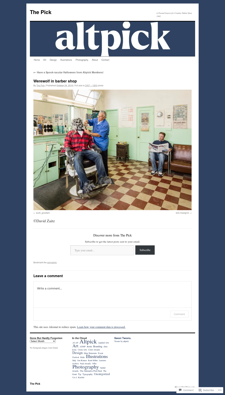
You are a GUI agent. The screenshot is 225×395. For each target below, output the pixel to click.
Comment (179, 314)
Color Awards (94, 349)
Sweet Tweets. (122, 338)
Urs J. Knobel (78, 377)
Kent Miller (93, 360)
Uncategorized (102, 374)
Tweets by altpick (121, 341)
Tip (79, 374)
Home (37, 59)
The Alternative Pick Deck (91, 370)
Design (53, 59)
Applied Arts (103, 342)
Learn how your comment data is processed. (101, 327)
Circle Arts (82, 349)
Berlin (89, 346)
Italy (74, 360)
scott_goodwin (43, 212)
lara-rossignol (182, 212)
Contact (105, 59)
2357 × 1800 (91, 85)
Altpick (88, 341)
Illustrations (66, 59)
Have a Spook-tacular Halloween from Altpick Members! (68, 72)
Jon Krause (82, 360)
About (95, 59)
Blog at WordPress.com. (185, 386)
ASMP (83, 346)
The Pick (41, 12)
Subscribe (145, 250)
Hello (82, 357)
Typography (87, 374)
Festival (75, 357)
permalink (52, 262)
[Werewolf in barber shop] (112, 150)
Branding (97, 346)
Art (44, 59)
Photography (82, 59)
